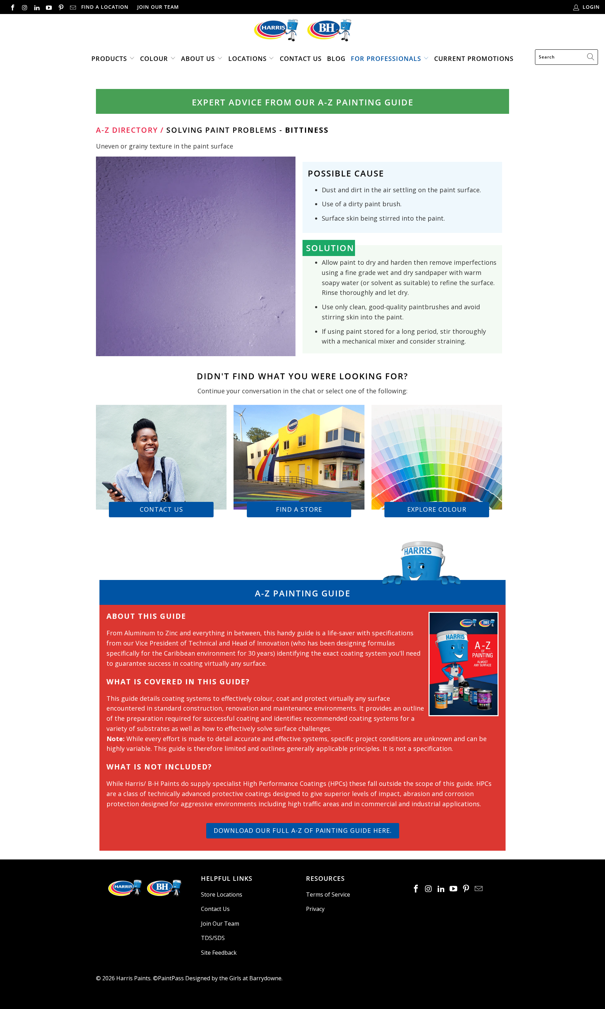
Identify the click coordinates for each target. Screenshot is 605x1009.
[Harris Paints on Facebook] (12, 7)
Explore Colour (436, 509)
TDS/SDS (213, 938)
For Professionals (386, 58)
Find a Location (104, 7)
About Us (198, 58)
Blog (336, 58)
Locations (248, 58)
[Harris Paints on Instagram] (24, 7)
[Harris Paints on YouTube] (48, 7)
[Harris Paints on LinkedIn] (36, 7)
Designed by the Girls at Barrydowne (233, 978)
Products (109, 58)
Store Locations (221, 894)
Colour (154, 58)
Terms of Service (328, 894)
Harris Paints (133, 978)
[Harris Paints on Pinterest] (60, 7)
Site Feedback (219, 952)
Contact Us (301, 58)
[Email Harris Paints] (72, 7)
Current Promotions (474, 58)
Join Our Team (158, 7)
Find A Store (299, 509)
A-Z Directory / (130, 130)
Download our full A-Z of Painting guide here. (303, 830)
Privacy (315, 909)
